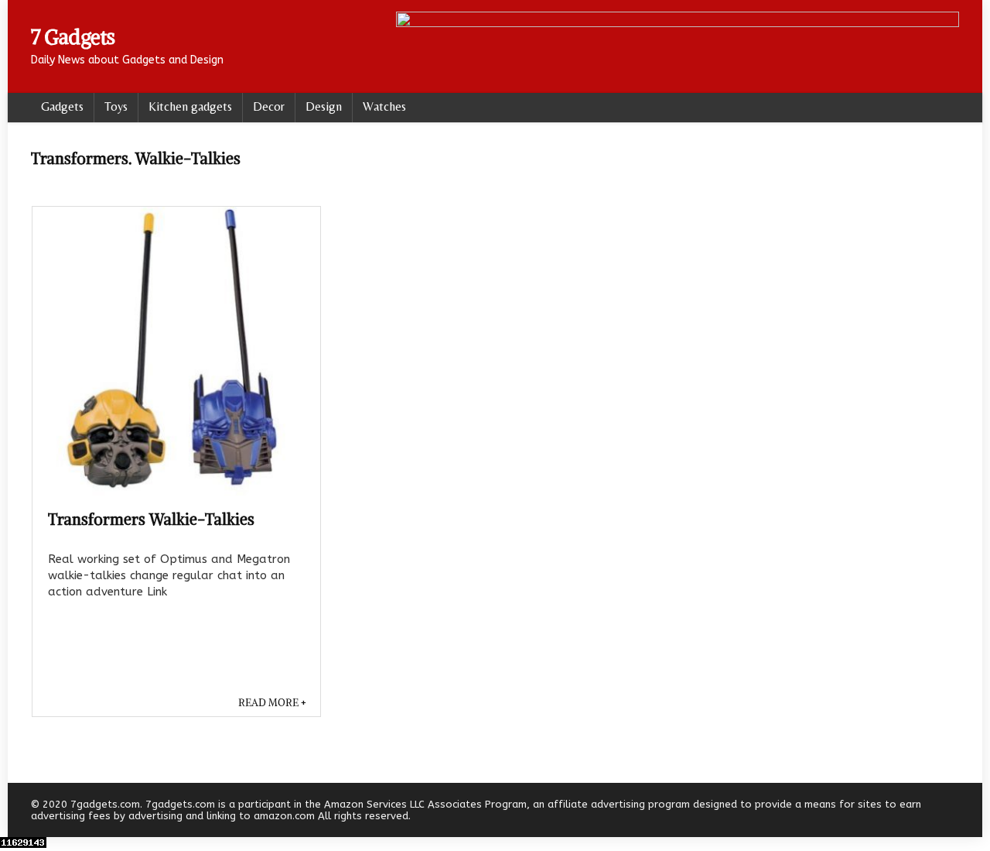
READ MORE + (272, 702)
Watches (384, 106)
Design (324, 106)
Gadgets (62, 106)
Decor (269, 106)
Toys (116, 106)
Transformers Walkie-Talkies (151, 519)
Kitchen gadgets (190, 106)
